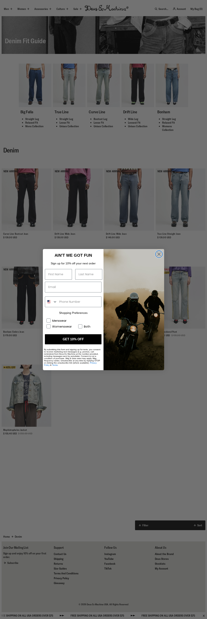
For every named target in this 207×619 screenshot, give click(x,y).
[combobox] (51, 302)
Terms (55, 365)
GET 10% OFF (73, 339)
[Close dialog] (159, 254)
